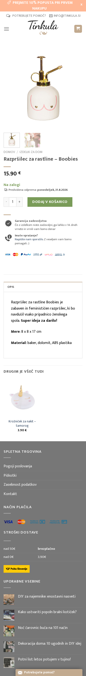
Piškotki (10, 475)
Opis (10, 286)
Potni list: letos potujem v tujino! (44, 659)
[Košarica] (78, 29)
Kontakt (10, 494)
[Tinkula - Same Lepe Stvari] (43, 28)
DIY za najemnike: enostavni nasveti (46, 596)
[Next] (74, 88)
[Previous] (11, 88)
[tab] (43, 287)
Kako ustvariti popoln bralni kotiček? (47, 612)
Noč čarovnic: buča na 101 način (43, 628)
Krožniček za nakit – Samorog (22, 424)
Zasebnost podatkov (20, 484)
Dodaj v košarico (50, 202)
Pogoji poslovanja (18, 466)
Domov (9, 152)
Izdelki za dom (31, 152)
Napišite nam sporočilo (29, 239)
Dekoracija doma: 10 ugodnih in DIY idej (49, 643)
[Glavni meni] (6, 29)
